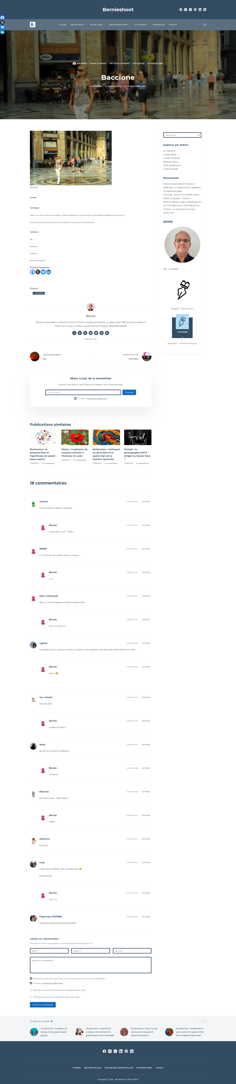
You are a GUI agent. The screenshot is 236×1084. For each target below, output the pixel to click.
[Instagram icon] (96, 333)
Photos (141, 63)
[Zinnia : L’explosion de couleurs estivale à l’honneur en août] (75, 437)
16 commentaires (111, 463)
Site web (118, 950)
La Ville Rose (169, 150)
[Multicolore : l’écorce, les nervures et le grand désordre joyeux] (124, 1032)
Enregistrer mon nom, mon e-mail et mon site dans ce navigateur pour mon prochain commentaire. (69, 978)
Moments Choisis (170, 161)
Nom (35, 950)
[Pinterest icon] (102, 333)
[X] (38, 272)
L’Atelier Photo (169, 154)
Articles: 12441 (91, 339)
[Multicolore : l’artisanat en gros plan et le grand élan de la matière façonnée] (106, 437)
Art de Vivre (96, 25)
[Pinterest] (195, 9)
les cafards (45, 697)
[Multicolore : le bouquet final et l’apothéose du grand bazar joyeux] (43, 437)
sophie (43, 643)
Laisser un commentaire (43, 1004)
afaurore (44, 839)
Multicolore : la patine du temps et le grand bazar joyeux (54, 1032)
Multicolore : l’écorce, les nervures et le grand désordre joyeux (144, 1032)
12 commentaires (79, 460)
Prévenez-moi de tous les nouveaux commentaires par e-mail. (60, 990)
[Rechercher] (205, 25)
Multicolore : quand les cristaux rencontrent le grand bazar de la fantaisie (100, 1032)
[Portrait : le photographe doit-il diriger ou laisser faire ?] (137, 437)
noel (42, 862)
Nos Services (159, 25)
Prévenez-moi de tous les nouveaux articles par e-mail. (57, 996)
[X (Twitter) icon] (91, 333)
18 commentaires (155, 63)
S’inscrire (129, 392)
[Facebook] (180, 9)
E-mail (77, 950)
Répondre (146, 502)
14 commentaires (48, 463)
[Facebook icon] (74, 333)
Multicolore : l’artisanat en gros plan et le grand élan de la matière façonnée (190, 1032)
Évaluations (140, 25)
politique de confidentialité (97, 398)
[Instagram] (190, 9)
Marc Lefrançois (48, 596)
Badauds (39, 293)
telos (42, 744)
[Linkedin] (48, 272)
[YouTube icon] (107, 333)
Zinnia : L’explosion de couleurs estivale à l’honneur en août (74, 452)
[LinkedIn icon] (80, 333)
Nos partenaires (144, 1068)
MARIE (43, 548)
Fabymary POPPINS (50, 916)
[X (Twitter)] (185, 9)
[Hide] (1, 37)
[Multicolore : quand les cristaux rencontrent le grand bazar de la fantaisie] (79, 1032)
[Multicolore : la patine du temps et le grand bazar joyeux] (34, 1032)
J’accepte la (92, 398)
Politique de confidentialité (119, 1068)
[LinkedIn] (200, 9)
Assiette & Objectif (171, 157)
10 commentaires (142, 463)
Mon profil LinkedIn (118, 325)
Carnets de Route (170, 168)
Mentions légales (92, 1068)
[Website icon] (85, 333)
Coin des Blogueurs (118, 25)
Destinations (77, 25)
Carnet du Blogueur (171, 165)
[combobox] (180, 135)
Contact (173, 25)
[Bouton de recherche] (198, 135)
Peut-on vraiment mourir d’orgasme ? (179, 183)
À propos (77, 1068)
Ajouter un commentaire (43, 960)
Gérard (43, 501)
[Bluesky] (43, 272)
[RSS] (204, 9)
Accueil (63, 25)
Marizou (44, 791)
